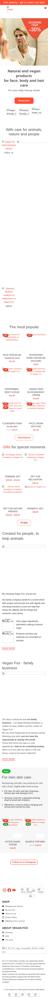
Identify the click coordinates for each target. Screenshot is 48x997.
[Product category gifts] (9, 298)
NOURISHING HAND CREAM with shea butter (36, 358)
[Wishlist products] (39, 9)
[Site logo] (11, 9)
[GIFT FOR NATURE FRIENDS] (12, 489)
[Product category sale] (9, 147)
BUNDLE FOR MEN (35, 842)
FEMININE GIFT (13, 476)
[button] (13, 349)
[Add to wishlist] (18, 349)
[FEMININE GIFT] (12, 456)
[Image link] (24, 42)
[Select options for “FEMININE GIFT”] (15, 470)
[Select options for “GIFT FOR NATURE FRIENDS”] (15, 502)
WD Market (40, 990)
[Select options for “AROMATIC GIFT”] (37, 502)
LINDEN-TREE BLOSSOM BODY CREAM (36, 392)
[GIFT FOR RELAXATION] (35, 457)
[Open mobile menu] (3, 9)
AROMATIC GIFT (35, 508)
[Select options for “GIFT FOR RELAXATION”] (37, 470)
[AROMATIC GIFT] (35, 486)
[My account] (34, 9)
